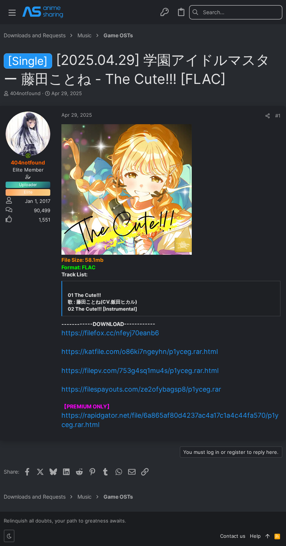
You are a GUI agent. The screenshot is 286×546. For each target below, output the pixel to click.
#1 (277, 116)
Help (255, 536)
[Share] (268, 115)
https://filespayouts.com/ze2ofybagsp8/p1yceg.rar (141, 389)
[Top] (267, 536)
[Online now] (28, 155)
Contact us (232, 536)
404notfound (25, 93)
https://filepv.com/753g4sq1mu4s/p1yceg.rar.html (140, 370)
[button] (12, 12)
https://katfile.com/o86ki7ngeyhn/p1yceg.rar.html (139, 351)
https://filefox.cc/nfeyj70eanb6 (110, 333)
